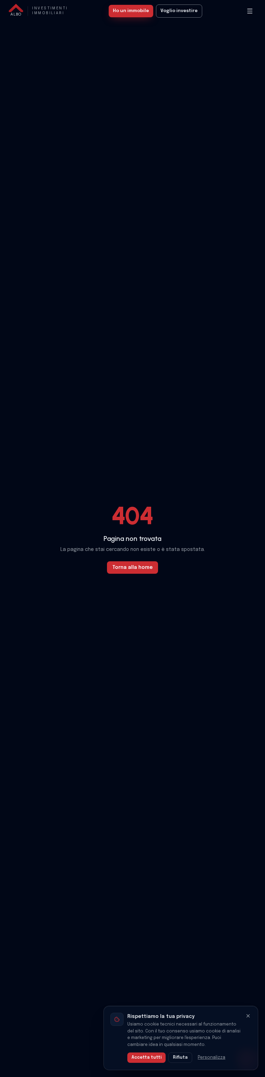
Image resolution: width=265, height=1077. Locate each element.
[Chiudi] (248, 1016)
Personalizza (211, 1058)
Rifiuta (180, 1058)
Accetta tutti (146, 1058)
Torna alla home (132, 567)
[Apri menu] (250, 11)
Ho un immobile (131, 11)
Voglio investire (179, 11)
